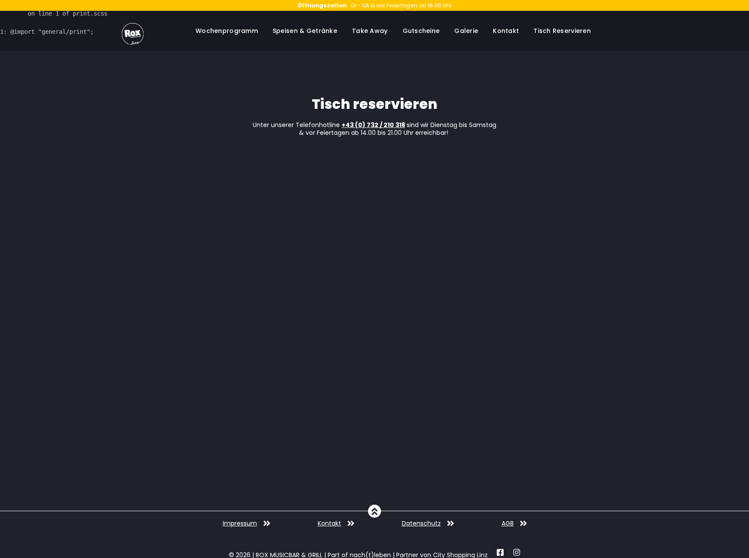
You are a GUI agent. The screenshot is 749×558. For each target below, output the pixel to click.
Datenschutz (421, 523)
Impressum (240, 523)
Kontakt (329, 523)
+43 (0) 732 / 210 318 (373, 125)
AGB (508, 523)
